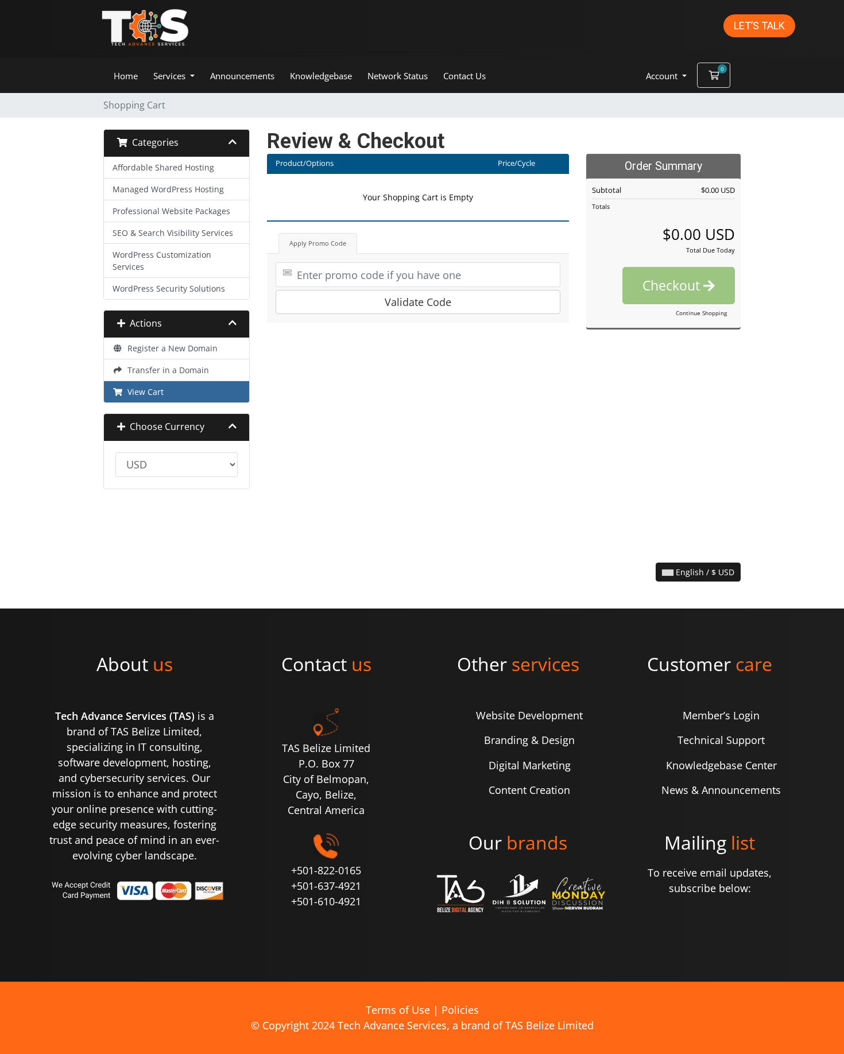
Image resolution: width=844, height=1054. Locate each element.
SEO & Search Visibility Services (173, 232)
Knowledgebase (321, 76)
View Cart (143, 391)
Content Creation (529, 790)
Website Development (529, 715)
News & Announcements (721, 790)
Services (170, 76)
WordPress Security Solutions (169, 288)
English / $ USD (703, 572)
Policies (460, 1010)
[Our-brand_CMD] (576, 893)
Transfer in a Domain (166, 370)
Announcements (242, 76)
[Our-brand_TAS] (459, 893)
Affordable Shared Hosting (163, 167)
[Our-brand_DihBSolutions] (517, 893)
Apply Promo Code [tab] (317, 243)
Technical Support (721, 740)
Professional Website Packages (171, 211)
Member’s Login (721, 715)
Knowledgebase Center (721, 765)
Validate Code (418, 302)
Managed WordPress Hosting (168, 189)
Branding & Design (529, 740)
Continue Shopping (701, 313)
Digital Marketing (530, 765)
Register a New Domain (170, 348)
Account (663, 76)
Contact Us (464, 76)
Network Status (397, 76)
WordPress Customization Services (162, 260)
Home (126, 76)
